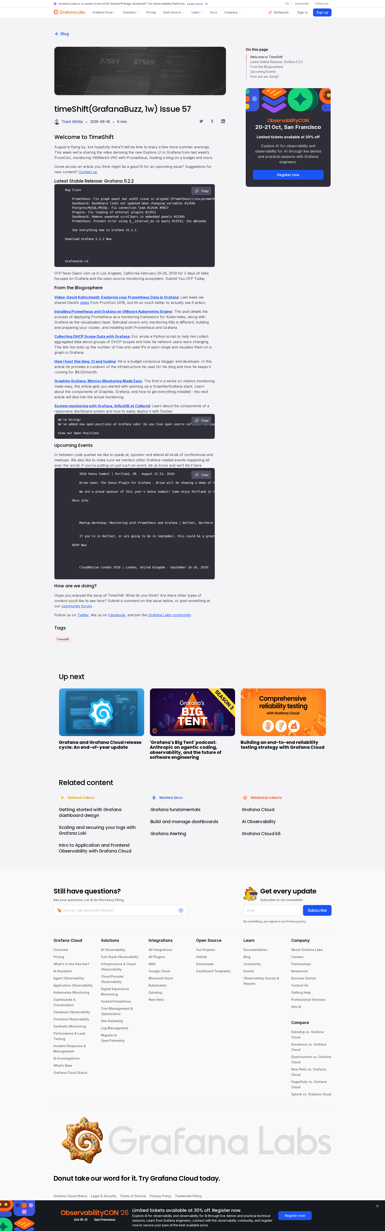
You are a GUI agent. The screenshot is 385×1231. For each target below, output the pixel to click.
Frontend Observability (71, 1019)
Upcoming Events (263, 71)
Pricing (151, 12)
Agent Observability (68, 978)
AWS (152, 964)
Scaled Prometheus (116, 1001)
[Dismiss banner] (377, 1206)
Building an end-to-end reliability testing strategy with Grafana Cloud (282, 745)
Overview (60, 950)
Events (249, 971)
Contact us (88, 172)
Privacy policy (296, 921)
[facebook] (212, 121)
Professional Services (308, 999)
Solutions (129, 12)
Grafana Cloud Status (70, 1072)
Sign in (302, 12)
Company (231, 12)
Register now (288, 175)
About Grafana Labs (307, 950)
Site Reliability (112, 1021)
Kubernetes (158, 985)
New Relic (156, 999)
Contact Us (299, 985)
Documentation (255, 950)
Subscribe (317, 910)
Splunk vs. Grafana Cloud (311, 1094)
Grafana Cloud (102, 12)
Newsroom (299, 971)
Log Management (114, 1028)
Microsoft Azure (161, 978)
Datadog (155, 992)
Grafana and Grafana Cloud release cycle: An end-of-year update (100, 745)
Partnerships (301, 964)
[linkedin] (223, 121)
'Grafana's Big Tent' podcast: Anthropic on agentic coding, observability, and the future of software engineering (185, 750)
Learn (195, 12)
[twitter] (201, 121)
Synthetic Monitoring (69, 1026)
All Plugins (157, 957)
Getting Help (301, 992)
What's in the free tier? (71, 964)
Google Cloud (159, 971)
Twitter (83, 615)
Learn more (195, 4)
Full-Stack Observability (119, 957)
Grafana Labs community (169, 615)
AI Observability (113, 950)
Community (252, 964)
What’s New (62, 1065)
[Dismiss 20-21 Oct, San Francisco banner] (324, 94)
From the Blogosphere (266, 67)
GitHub (201, 957)
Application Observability (73, 985)
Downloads (205, 964)
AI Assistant (62, 971)
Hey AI (296, 1007)
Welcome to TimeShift (266, 57)
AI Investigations (66, 1058)
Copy (205, 191)
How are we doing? (264, 76)
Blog (65, 33)
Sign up (322, 12)
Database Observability (71, 1012)
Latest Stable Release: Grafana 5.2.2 (276, 62)
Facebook (116, 615)
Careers (297, 957)
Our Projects (205, 950)
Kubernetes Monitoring (71, 992)
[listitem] (62, 639)
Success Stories (303, 978)
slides (84, 302)
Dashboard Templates (213, 971)
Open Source (172, 12)
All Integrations (160, 950)
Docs (213, 12)
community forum (76, 606)
